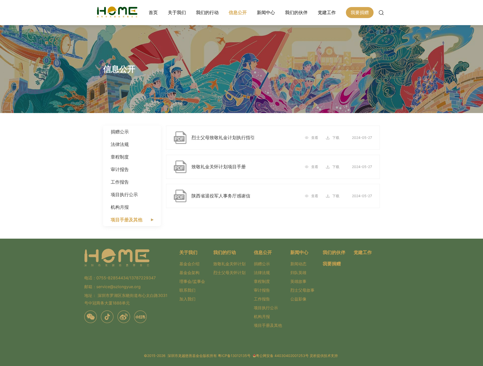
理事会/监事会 (192, 281)
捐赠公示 (120, 131)
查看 (314, 137)
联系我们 (187, 290)
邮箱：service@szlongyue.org (112, 286)
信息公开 (238, 12)
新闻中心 (266, 12)
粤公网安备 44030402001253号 (282, 355)
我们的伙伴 (296, 12)
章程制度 (120, 157)
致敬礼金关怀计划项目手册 (218, 166)
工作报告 (120, 182)
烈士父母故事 (302, 290)
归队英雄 (298, 272)
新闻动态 (298, 263)
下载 (335, 137)
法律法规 (120, 144)
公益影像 (298, 298)
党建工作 (327, 12)
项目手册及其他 (126, 219)
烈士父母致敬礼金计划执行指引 (223, 137)
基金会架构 (189, 272)
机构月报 (120, 207)
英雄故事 (298, 281)
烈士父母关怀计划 (229, 272)
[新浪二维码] (123, 316)
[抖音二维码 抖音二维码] (107, 316)
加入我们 (187, 298)
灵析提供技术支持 (324, 355)
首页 (153, 12)
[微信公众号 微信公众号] (90, 316)
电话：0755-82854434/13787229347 (120, 277)
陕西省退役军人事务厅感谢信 (220, 195)
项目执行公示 (124, 194)
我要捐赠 (360, 12)
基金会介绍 (189, 263)
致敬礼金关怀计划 (229, 263)
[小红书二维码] (140, 316)
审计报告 (120, 169)
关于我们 (177, 12)
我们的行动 (207, 12)
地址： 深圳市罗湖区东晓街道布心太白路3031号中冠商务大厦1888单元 (125, 299)
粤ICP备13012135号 (234, 355)
